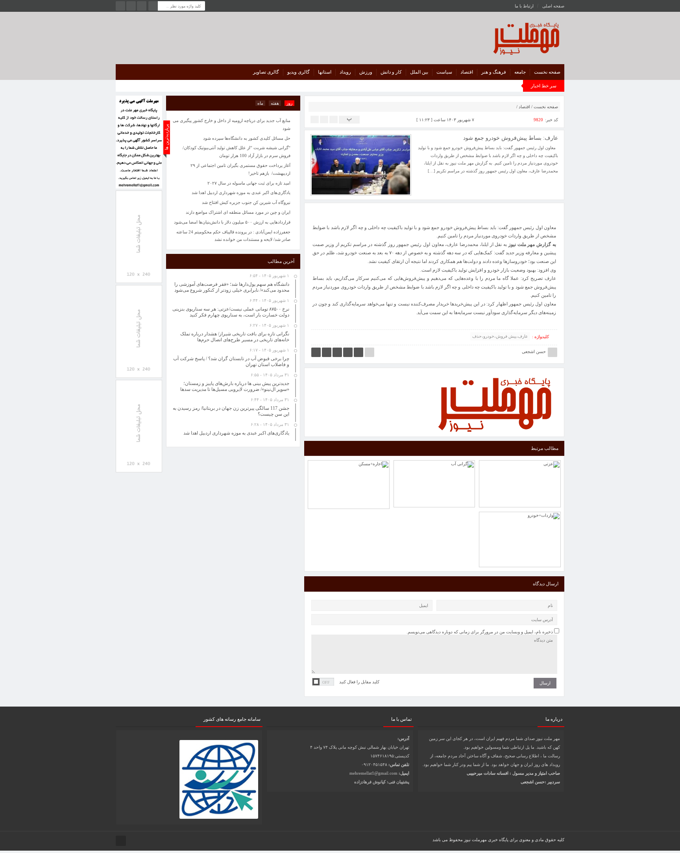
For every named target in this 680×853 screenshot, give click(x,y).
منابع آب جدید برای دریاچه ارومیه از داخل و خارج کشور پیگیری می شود (231, 124)
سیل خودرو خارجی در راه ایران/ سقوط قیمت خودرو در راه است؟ (520, 520)
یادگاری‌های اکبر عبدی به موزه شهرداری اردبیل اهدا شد (241, 192)
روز (289, 103)
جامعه (520, 72)
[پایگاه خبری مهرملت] (491, 37)
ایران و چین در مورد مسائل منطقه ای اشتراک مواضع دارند (238, 212)
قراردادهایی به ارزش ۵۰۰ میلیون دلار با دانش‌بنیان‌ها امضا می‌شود (232, 222)
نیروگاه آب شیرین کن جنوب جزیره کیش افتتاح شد (246, 202)
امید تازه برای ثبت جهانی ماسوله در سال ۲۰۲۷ (248, 183)
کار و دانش (391, 72)
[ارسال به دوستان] (333, 119)
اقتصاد (466, 72)
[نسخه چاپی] (314, 119)
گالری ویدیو (298, 72)
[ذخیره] (324, 119)
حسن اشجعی (534, 351)
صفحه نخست (547, 72)
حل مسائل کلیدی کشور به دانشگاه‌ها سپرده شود (246, 138)
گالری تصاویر (266, 72)
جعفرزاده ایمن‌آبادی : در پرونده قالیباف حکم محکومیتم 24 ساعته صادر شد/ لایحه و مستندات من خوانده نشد (233, 235)
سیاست (444, 72)
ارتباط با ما (524, 6)
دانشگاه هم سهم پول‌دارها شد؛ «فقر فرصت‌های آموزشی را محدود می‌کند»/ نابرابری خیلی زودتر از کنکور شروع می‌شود (231, 287)
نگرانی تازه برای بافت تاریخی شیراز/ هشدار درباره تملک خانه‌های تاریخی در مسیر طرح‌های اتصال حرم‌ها (234, 336)
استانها (324, 72)
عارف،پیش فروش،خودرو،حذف (500, 336)
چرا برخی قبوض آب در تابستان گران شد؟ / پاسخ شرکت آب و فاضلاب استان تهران (434, 462)
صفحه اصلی (553, 6)
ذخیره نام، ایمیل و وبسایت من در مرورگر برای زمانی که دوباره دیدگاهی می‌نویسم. (480, 631)
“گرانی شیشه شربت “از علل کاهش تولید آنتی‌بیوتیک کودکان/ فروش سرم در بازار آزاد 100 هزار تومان (236, 151)
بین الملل (419, 72)
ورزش (365, 72)
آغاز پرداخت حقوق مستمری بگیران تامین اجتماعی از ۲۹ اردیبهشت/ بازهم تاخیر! (240, 169)
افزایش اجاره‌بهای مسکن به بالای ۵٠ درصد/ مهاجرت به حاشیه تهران (348, 467)
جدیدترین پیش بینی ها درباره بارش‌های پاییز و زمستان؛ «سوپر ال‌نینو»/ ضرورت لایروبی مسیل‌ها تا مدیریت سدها (234, 386)
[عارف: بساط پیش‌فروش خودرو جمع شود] (360, 164)
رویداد (345, 72)
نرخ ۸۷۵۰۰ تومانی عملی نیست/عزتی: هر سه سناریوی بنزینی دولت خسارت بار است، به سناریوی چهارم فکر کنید (520, 459)
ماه (260, 103)
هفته (275, 103)
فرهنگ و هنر (493, 72)
